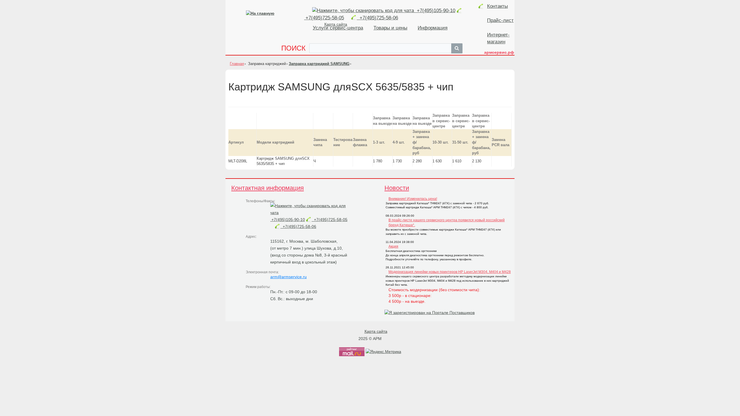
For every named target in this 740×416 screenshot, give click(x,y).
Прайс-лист (500, 20)
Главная (237, 64)
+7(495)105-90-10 (435, 10)
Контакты (497, 6)
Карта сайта (376, 331)
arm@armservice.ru (288, 276)
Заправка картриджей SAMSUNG (319, 64)
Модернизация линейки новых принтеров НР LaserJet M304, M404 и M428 (449, 272)
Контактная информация (267, 188)
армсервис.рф (499, 52)
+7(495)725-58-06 (377, 18)
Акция (393, 246)
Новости (396, 188)
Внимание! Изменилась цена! (412, 199)
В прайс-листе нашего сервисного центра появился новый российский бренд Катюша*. (446, 222)
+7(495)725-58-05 (329, 219)
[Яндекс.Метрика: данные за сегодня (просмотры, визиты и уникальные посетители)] (383, 351)
